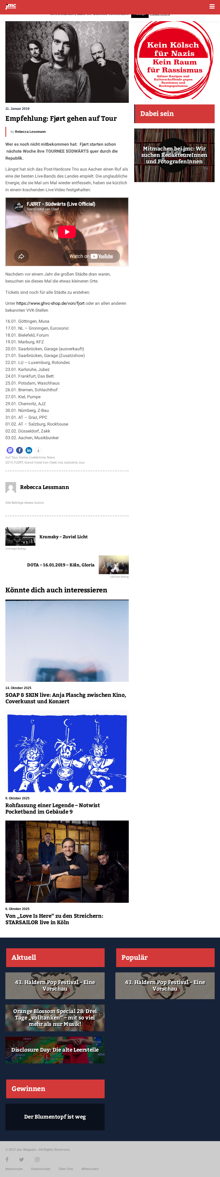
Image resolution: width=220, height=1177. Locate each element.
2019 (9, 462)
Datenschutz (40, 1169)
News (51, 457)
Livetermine (37, 457)
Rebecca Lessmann (30, 132)
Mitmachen (90, 1169)
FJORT (18, 462)
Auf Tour (11, 457)
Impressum (14, 1169)
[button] (10, 450)
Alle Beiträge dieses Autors (24, 503)
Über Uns (66, 1169)
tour (82, 462)
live (60, 462)
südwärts (71, 462)
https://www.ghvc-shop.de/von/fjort (51, 303)
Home (23, 457)
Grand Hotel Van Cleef (40, 462)
